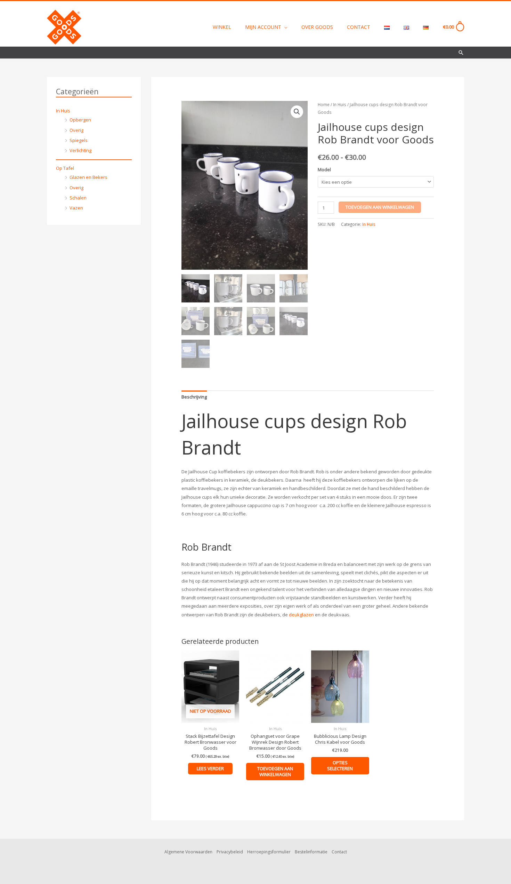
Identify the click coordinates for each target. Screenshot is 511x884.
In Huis (63, 111)
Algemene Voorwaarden (188, 852)
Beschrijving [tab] (194, 397)
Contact (358, 27)
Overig (76, 130)
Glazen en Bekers (88, 177)
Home (324, 105)
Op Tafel (65, 168)
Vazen (76, 208)
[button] (461, 52)
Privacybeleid (230, 852)
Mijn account (263, 27)
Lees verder (210, 768)
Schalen (78, 198)
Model (324, 169)
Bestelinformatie (311, 852)
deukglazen (301, 614)
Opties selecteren (340, 765)
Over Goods (317, 27)
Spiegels (79, 140)
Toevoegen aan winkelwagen (380, 207)
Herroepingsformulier (269, 852)
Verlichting (80, 150)
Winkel (222, 27)
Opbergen (80, 120)
